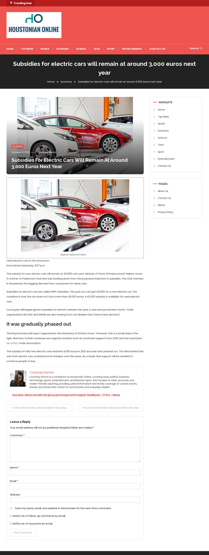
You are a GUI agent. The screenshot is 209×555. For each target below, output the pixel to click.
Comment (17, 435)
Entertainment (132, 48)
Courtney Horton (46, 152)
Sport (111, 48)
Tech (96, 48)
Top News (27, 48)
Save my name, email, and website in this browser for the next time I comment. (63, 508)
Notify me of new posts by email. (33, 523)
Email (14, 481)
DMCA (161, 205)
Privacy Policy (165, 212)
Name (14, 467)
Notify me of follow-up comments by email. (39, 516)
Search (194, 48)
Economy (62, 48)
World (44, 48)
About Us (163, 191)
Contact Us (157, 48)
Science (81, 48)
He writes (12, 343)
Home (10, 48)
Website (15, 494)
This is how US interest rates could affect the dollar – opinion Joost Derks (113, 407)
